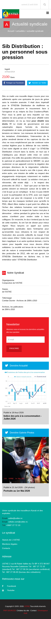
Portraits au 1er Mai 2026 (17, 491)
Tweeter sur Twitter (39, 83)
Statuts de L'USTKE (11, 540)
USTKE (27, 606)
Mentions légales (9, 544)
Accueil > (12, 31)
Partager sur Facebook (15, 83)
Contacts (6, 548)
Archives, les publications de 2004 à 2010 (12, 308)
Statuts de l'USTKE (7, 290)
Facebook (11, 586)
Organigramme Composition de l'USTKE (12, 281)
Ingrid (7, 69)
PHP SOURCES (9, 611)
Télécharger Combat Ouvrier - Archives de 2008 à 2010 (19, 299)
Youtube (10, 590)
